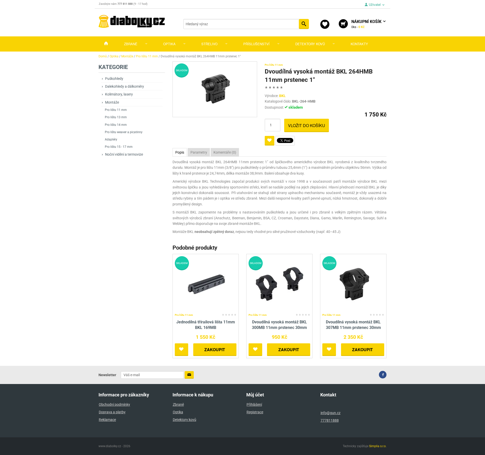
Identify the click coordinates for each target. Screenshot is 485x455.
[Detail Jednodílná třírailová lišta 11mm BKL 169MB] (205, 283)
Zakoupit (214, 349)
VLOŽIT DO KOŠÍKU (306, 125)
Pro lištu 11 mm (116, 110)
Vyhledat (304, 24)
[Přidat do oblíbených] (269, 141)
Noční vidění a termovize (124, 154)
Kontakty (359, 43)
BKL (282, 96)
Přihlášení (254, 404)
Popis (179, 152)
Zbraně (130, 43)
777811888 (330, 420)
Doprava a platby (112, 412)
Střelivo (209, 43)
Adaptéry (111, 139)
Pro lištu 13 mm (116, 117)
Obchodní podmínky (114, 404)
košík (366, 24)
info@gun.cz (331, 413)
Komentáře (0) (224, 152)
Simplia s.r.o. (377, 446)
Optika (169, 43)
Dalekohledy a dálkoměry (124, 86)
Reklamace (107, 420)
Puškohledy (114, 79)
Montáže (112, 102)
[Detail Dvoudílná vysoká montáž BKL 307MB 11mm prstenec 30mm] (353, 283)
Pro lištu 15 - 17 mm (119, 147)
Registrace (255, 412)
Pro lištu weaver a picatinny (123, 132)
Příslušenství (256, 43)
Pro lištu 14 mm (116, 125)
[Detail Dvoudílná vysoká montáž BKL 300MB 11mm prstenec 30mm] (279, 283)
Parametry (198, 152)
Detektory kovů (310, 43)
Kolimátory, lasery (119, 94)
